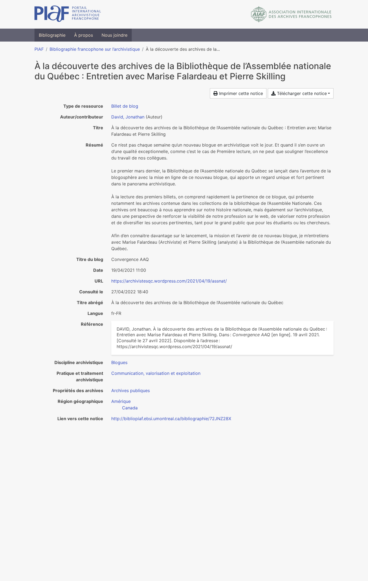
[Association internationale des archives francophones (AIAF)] (291, 14)
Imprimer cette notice (240, 93)
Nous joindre (114, 35)
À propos (83, 35)
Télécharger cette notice (301, 93)
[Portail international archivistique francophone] (67, 14)
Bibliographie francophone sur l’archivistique (95, 49)
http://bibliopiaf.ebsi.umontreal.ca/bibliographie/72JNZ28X (171, 418)
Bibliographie (52, 35)
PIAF (39, 49)
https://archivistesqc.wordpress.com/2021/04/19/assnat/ (169, 281)
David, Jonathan (127, 117)
